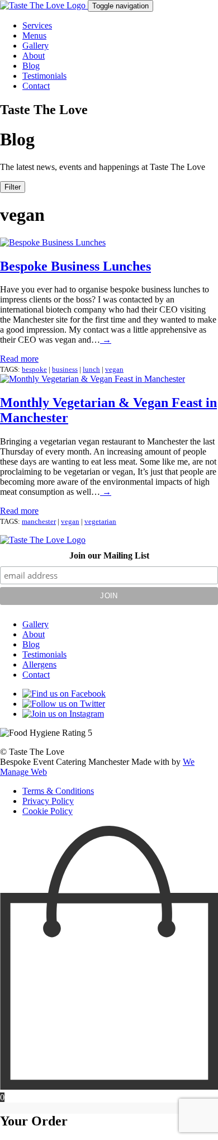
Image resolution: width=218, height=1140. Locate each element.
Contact (36, 86)
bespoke (34, 369)
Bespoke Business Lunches (75, 266)
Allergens (39, 664)
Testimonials (44, 76)
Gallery (35, 45)
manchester (39, 521)
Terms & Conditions (58, 791)
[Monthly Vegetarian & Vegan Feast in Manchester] (92, 379)
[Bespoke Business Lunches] (53, 242)
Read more (19, 358)
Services (37, 25)
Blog (31, 65)
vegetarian (100, 521)
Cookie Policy (47, 811)
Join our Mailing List (109, 555)
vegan (114, 369)
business (65, 369)
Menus (34, 35)
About (33, 55)
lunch (91, 369)
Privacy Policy (48, 801)
